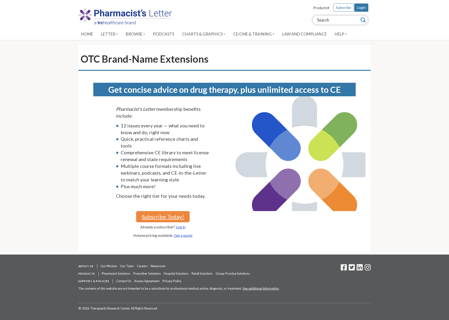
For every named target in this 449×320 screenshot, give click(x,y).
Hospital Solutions (176, 273)
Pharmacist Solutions (116, 273)
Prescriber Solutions (147, 273)
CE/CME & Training (252, 34)
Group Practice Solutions (233, 273)
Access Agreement (146, 281)
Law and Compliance (304, 34)
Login (361, 7)
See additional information (261, 288)
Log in (180, 227)
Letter (108, 34)
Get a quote (183, 235)
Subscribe (343, 7)
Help (340, 34)
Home (87, 34)
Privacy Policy (172, 281)
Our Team (127, 266)
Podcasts (163, 34)
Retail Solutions (202, 273)
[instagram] (368, 269)
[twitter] (351, 269)
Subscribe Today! (163, 216)
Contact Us (123, 281)
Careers (142, 266)
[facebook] (344, 269)
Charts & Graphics (202, 34)
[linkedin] (359, 269)
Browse (134, 34)
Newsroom (158, 266)
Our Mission (108, 266)
